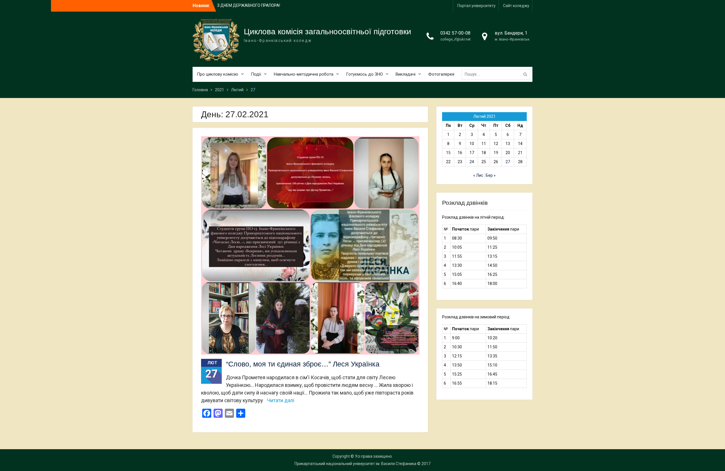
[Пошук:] (497, 74)
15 (448, 152)
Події (256, 74)
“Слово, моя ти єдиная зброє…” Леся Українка (302, 364)
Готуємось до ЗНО (364, 74)
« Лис (478, 175)
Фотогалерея (441, 74)
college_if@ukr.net (455, 39)
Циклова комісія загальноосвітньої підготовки (327, 31)
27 (508, 161)
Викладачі (405, 74)
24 (472, 161)
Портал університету (476, 5)
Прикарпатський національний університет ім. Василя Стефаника (355, 463)
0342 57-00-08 (455, 33)
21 (520, 152)
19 (496, 152)
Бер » (491, 175)
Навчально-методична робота (303, 74)
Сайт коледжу (516, 5)
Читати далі (280, 400)
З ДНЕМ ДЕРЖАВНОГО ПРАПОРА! (248, 5)
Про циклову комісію (217, 74)
